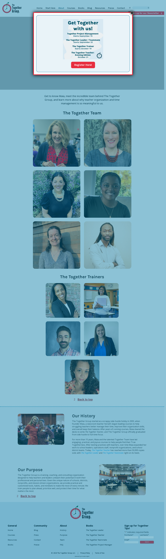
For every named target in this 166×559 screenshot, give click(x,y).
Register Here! (83, 64)
